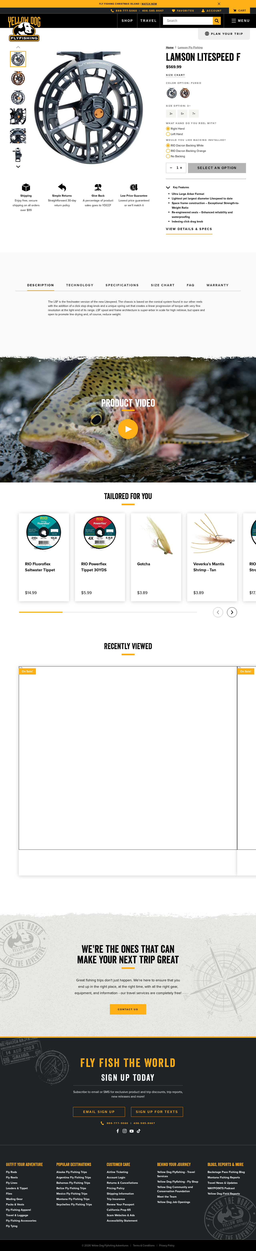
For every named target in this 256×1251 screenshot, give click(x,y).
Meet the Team (167, 1197)
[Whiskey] (185, 93)
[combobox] (188, 21)
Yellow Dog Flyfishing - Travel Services (176, 1174)
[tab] (40, 285)
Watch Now (149, 3)
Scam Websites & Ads (121, 1215)
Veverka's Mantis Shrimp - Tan (208, 567)
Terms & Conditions (144, 1245)
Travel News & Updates (223, 1183)
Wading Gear (14, 1199)
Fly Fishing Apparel (18, 1210)
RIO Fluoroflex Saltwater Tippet (40, 567)
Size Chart (175, 75)
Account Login (116, 1177)
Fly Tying (11, 1226)
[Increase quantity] (182, 168)
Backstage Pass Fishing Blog (226, 1172)
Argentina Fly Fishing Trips (73, 1177)
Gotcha (143, 564)
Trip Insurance (116, 1199)
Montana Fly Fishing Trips (73, 1199)
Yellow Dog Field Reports (224, 1194)
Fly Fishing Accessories (21, 1221)
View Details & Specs (189, 229)
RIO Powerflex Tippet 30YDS (94, 567)
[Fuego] (172, 93)
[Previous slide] (18, 47)
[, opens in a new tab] (118, 1131)
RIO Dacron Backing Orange (188, 151)
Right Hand (178, 129)
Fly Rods (11, 1172)
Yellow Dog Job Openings (173, 1202)
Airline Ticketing (117, 1172)
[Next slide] (18, 166)
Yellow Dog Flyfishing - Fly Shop (177, 1182)
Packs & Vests (15, 1204)
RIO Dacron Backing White (187, 145)
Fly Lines (11, 1183)
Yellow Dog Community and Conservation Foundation (175, 1189)
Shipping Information (120, 1194)
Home (170, 47)
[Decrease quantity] (170, 168)
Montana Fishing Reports (224, 1177)
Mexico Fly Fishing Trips (71, 1194)
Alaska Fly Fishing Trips (71, 1172)
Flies (9, 1194)
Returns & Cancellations (122, 1183)
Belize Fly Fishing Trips (71, 1188)
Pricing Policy (115, 1188)
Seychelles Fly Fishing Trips (74, 1204)
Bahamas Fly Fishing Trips (73, 1183)
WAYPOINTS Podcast (221, 1188)
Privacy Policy (166, 1245)
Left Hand (177, 134)
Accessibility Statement (122, 1221)
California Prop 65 (119, 1210)
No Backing (178, 156)
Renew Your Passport (120, 1204)
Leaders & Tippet (17, 1188)
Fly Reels (12, 1177)
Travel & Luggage (17, 1215)
